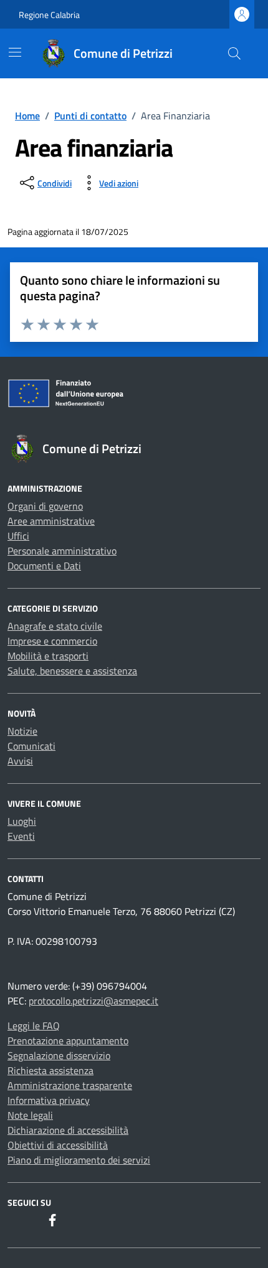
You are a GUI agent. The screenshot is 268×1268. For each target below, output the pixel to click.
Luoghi (21, 821)
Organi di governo (45, 505)
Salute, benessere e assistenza (72, 670)
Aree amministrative (51, 520)
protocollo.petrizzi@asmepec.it (93, 1000)
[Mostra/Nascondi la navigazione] (14, 52)
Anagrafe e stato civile (54, 625)
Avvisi (20, 760)
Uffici (18, 535)
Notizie (22, 731)
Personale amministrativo (62, 550)
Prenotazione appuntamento (67, 1040)
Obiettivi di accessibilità (57, 1144)
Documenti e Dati (44, 565)
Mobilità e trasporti (48, 655)
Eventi (21, 836)
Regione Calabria (49, 14)
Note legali (30, 1115)
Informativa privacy (48, 1100)
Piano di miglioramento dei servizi (78, 1159)
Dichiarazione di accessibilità (67, 1130)
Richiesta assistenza (50, 1070)
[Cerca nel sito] (234, 53)
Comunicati (31, 745)
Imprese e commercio (52, 640)
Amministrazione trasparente (69, 1085)
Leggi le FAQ (33, 1025)
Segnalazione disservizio (58, 1055)
